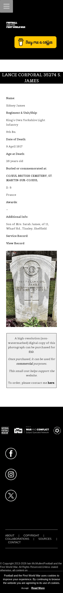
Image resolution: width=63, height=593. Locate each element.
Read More (38, 587)
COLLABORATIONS (17, 538)
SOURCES (44, 538)
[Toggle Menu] (6, 6)
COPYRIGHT (31, 535)
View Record (15, 243)
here (51, 382)
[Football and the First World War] (31, 24)
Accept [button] (25, 588)
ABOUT (9, 535)
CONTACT (14, 542)
